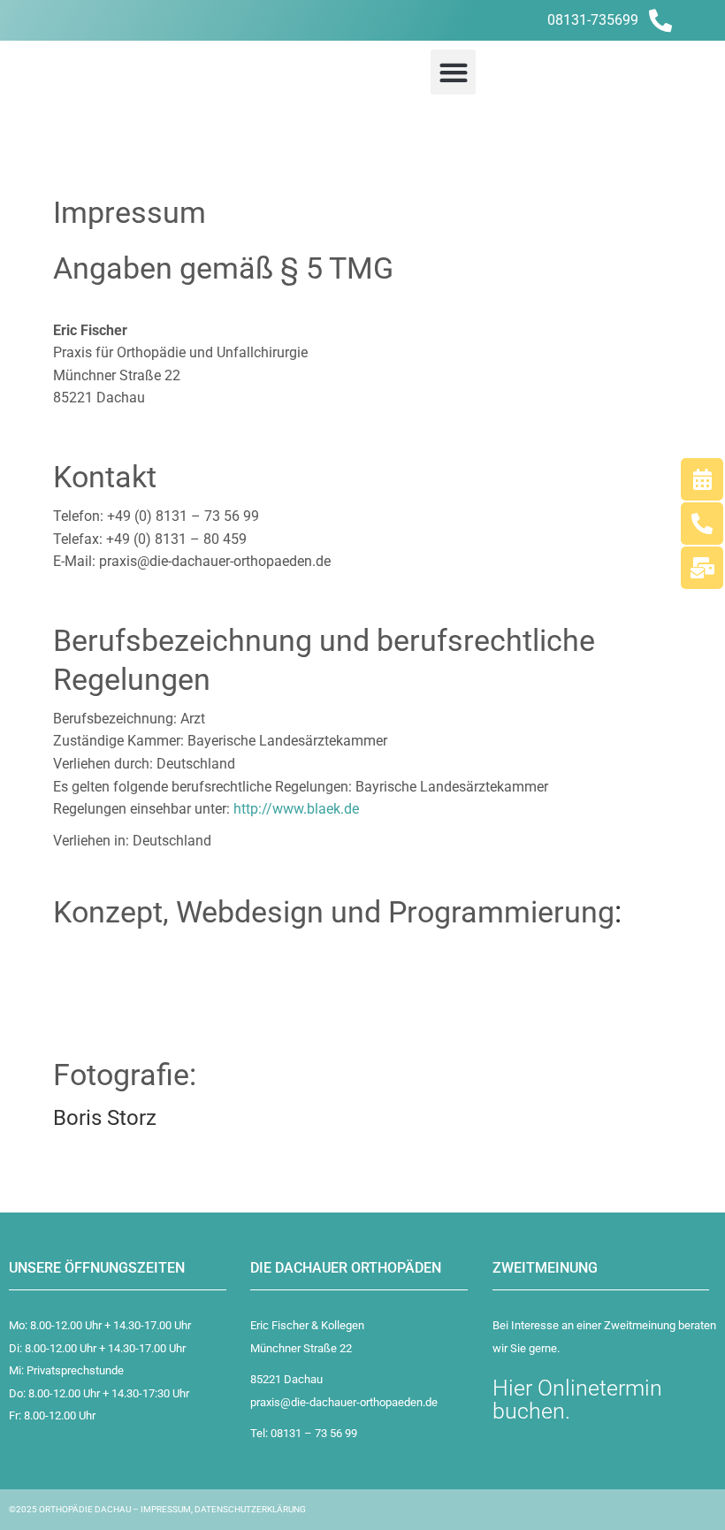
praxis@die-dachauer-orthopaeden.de (344, 1402)
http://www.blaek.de (296, 808)
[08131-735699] (660, 20)
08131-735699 (592, 19)
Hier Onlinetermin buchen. (577, 1399)
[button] (453, 72)
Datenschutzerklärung (250, 1509)
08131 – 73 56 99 (314, 1433)
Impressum (166, 1509)
